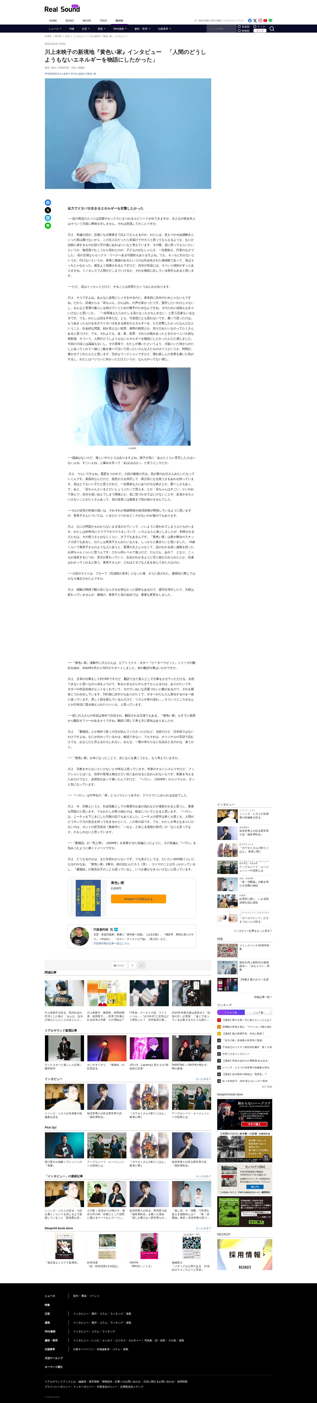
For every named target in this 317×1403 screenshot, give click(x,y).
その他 (172, 1340)
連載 (128, 1313)
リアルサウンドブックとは (60, 1381)
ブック (260, 30)
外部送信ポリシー (107, 1386)
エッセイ (107, 1340)
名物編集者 (103, 1349)
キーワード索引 (54, 1367)
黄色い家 (91, 73)
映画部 (245, 30)
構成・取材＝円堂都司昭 (57, 67)
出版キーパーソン (83, 1349)
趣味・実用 (140, 28)
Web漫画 (118, 28)
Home (53, 20)
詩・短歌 (160, 1340)
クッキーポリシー (83, 1386)
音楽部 (245, 26)
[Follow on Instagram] (260, 20)
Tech (103, 20)
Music (70, 20)
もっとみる (202, 1078)
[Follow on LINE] (270, 20)
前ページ (119, 965)
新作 (75, 1296)
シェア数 (258, 1012)
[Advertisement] (132, 628)
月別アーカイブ (54, 1358)
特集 (71, 28)
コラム (103, 1313)
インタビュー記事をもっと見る (252, 930)
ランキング (116, 1313)
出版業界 (163, 28)
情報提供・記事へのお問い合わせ (121, 1381)
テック (261, 26)
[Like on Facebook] (250, 20)
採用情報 (182, 1381)
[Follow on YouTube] (265, 20)
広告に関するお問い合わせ (158, 1381)
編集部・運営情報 (89, 1381)
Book (119, 20)
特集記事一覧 (262, 997)
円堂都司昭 (51, 73)
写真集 (148, 1340)
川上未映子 (64, 73)
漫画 (100, 28)
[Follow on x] (255, 20)
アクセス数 (231, 1012)
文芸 (84, 28)
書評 (94, 1313)
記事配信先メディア (131, 1386)
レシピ (95, 1340)
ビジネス (120, 1340)
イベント (94, 1296)
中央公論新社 (78, 73)
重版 (83, 1296)
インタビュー (81, 1313)
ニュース (53, 28)
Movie (87, 20)
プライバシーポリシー (57, 1386)
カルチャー (135, 1340)
